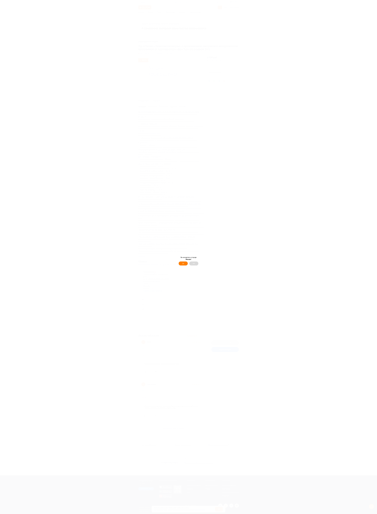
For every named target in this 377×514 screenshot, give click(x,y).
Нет (194, 263)
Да (183, 263)
